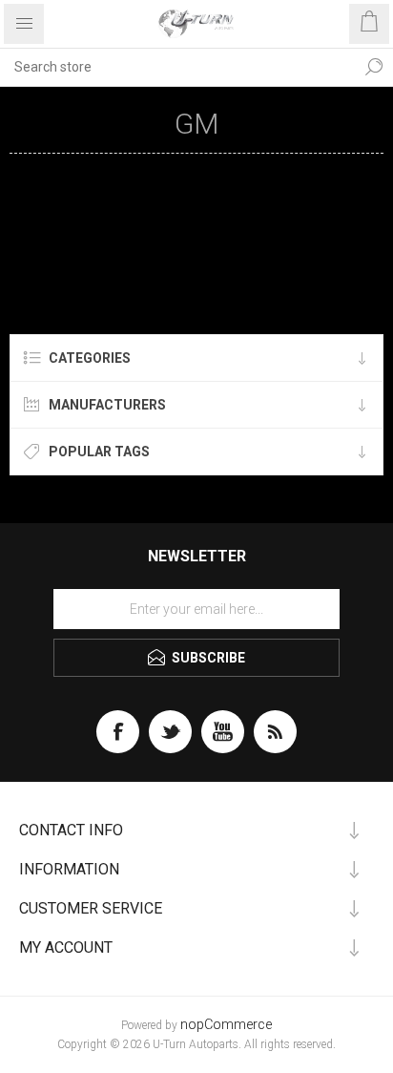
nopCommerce (226, 1025)
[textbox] (177, 67)
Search (374, 67)
